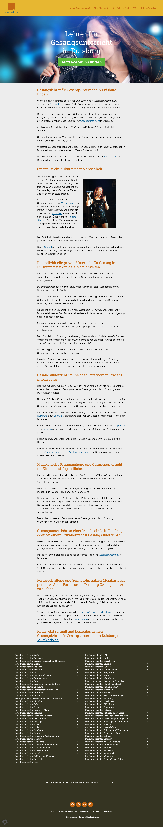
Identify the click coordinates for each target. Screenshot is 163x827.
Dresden (47, 429)
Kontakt (96, 811)
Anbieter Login (123, 8)
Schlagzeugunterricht (80, 452)
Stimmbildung (80, 619)
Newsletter (107, 811)
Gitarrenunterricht (53, 452)
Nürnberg (42, 415)
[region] (81, 49)
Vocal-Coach (111, 156)
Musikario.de (56, 104)
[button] (5, 822)
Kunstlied (57, 213)
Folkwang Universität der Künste (95, 612)
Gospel (48, 247)
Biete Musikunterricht (104, 8)
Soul (104, 326)
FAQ (134, 8)
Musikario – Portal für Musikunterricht (84, 817)
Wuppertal (119, 425)
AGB (52, 811)
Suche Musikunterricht (80, 8)
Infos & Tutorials (148, 8)
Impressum (84, 811)
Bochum (58, 415)
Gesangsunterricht (90, 120)
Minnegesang (68, 203)
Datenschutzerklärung (67, 811)
